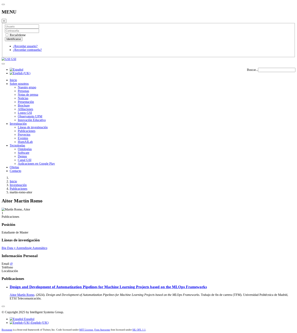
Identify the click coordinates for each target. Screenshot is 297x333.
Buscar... (252, 69)
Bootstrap (7, 329)
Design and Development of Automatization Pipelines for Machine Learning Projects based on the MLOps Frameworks (108, 287)
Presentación (26, 102)
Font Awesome (102, 329)
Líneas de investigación (33, 127)
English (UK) (39, 322)
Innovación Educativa (32, 120)
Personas (23, 91)
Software (23, 152)
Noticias (23, 98)
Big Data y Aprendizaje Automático (24, 248)
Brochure (24, 105)
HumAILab (25, 141)
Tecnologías (17, 145)
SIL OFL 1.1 (139, 329)
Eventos (23, 138)
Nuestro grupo (27, 87)
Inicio (13, 80)
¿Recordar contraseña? (27, 49)
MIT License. (86, 329)
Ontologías (25, 149)
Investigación (18, 123)
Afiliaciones (25, 109)
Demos (22, 156)
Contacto (15, 171)
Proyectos (24, 134)
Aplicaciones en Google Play (36, 163)
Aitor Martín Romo (22, 294)
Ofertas (14, 167)
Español (28, 319)
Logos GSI (25, 112)
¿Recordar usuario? (25, 46)
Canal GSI (24, 160)
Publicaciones (26, 131)
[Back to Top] (3, 306)
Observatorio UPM (30, 116)
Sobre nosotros (19, 83)
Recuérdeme (17, 35)
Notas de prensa (28, 94)
